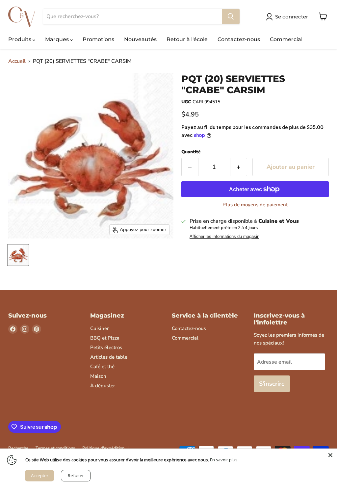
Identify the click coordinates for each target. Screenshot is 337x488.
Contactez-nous (239, 39)
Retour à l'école (187, 39)
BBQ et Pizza (104, 338)
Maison (98, 376)
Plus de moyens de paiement (255, 205)
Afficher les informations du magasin (224, 236)
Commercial (286, 39)
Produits (20, 39)
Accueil (17, 61)
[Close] (330, 455)
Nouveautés (140, 39)
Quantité (191, 152)
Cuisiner (99, 328)
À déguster (102, 385)
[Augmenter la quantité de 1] (238, 167)
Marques (57, 39)
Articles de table (108, 357)
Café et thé (102, 366)
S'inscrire (272, 384)
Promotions (98, 39)
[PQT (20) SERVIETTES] (18, 255)
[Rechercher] (231, 16)
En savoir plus (224, 460)
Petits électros (106, 347)
